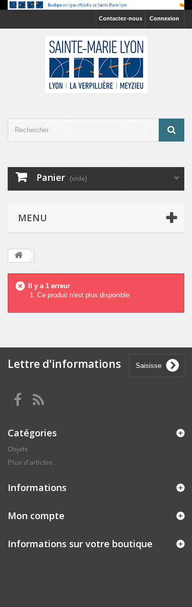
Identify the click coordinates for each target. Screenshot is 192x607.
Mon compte (36, 515)
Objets (18, 449)
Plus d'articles (30, 462)
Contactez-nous (120, 18)
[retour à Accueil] (18, 255)
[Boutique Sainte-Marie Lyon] (96, 64)
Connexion (164, 18)
